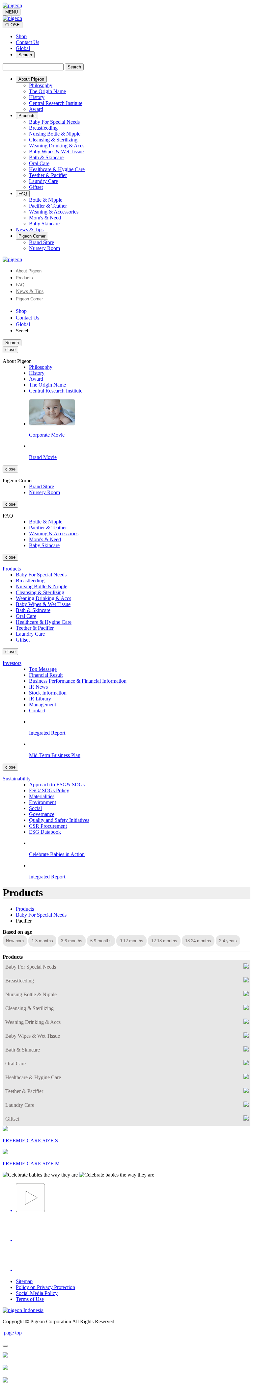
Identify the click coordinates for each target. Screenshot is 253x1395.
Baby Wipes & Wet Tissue (56, 151)
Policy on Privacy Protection (45, 1287)
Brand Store (41, 242)
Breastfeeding (43, 128)
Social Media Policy (37, 1293)
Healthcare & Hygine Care (57, 169)
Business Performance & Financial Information (77, 681)
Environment (42, 802)
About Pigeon (29, 270)
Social (35, 808)
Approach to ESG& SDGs (57, 784)
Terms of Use (30, 1299)
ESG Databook (45, 832)
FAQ (20, 284)
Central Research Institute (55, 103)
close (10, 349)
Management (42, 704)
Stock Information (48, 693)
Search (25, 54)
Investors (12, 663)
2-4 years (228, 940)
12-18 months (164, 940)
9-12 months (131, 940)
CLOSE (12, 24)
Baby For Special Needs (54, 122)
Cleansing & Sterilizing (53, 139)
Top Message (43, 669)
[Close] (5, 1346)
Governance (41, 814)
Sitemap (24, 1281)
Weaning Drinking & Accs (56, 145)
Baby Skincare (44, 223)
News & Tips (29, 291)
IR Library (40, 698)
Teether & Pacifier (48, 175)
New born (15, 940)
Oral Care (39, 163)
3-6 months (71, 940)
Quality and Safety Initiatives (59, 820)
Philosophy (40, 85)
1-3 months (42, 940)
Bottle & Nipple (45, 200)
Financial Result (46, 675)
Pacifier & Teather (48, 206)
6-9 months (101, 940)
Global (23, 48)
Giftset (36, 187)
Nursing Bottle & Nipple (54, 134)
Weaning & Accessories (53, 212)
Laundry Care (43, 181)
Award (36, 109)
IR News (38, 687)
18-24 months (198, 940)
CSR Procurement (48, 826)
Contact (37, 710)
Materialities (41, 796)
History (36, 97)
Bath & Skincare (46, 157)
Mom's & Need (45, 217)
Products (24, 277)
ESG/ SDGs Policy (49, 790)
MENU (11, 12)
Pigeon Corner (29, 298)
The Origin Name (47, 91)
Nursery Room (44, 248)
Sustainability (17, 778)
